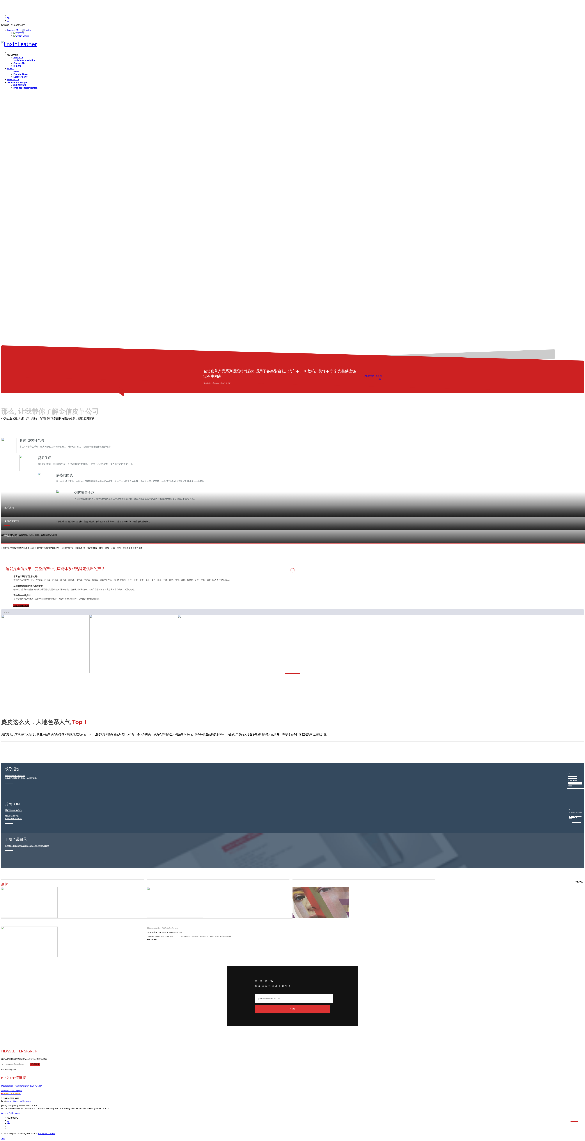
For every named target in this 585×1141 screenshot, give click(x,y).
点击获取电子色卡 (21, 605)
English (25, 36)
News (16, 71)
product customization (25, 87)
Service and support (17, 82)
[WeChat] (8, 18)
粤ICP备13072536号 (46, 1133)
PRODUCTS (13, 79)
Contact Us (19, 63)
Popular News (20, 74)
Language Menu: (14, 30)
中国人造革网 (16, 1090)
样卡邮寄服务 (19, 85)
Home (10, 52)
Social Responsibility (24, 60)
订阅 (292, 1009)
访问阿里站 (369, 375)
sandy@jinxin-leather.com (19, 1101)
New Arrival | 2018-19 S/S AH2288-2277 (164, 932)
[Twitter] (8, 21)
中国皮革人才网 (35, 1085)
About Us (18, 57)
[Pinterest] (8, 1129)
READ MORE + (152, 939)
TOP (3, 1138)
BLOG (10, 68)
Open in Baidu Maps (10, 1113)
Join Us (17, 65)
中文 (22, 33)
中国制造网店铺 (21, 1085)
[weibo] (8, 15)
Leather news (20, 76)
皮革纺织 (5, 1090)
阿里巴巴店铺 (7, 1085)
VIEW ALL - (580, 882)
